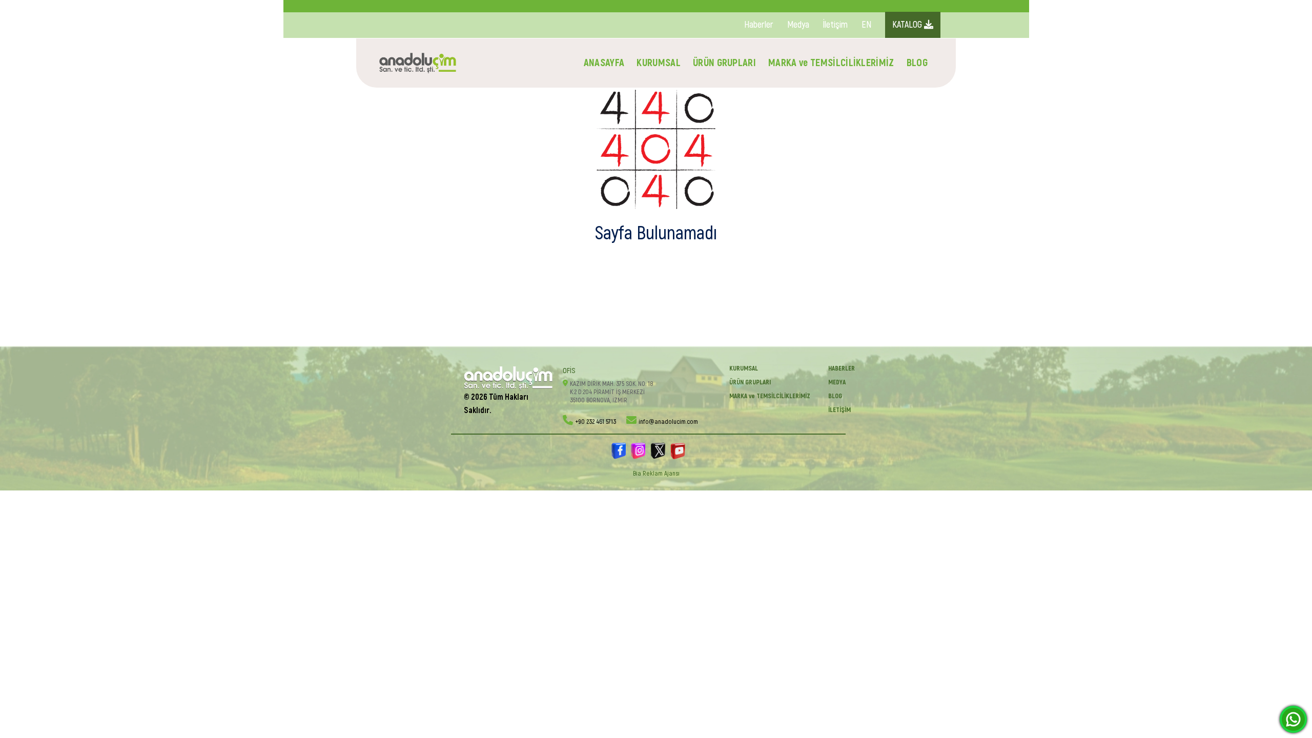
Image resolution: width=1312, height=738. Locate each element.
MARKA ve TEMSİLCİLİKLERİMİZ (831, 62)
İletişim (835, 25)
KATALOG (908, 25)
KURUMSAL (659, 62)
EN (866, 25)
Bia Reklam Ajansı (656, 473)
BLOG (917, 62)
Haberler (758, 25)
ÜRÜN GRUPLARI (724, 62)
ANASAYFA (604, 62)
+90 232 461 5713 (595, 422)
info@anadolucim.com (668, 422)
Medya (798, 25)
